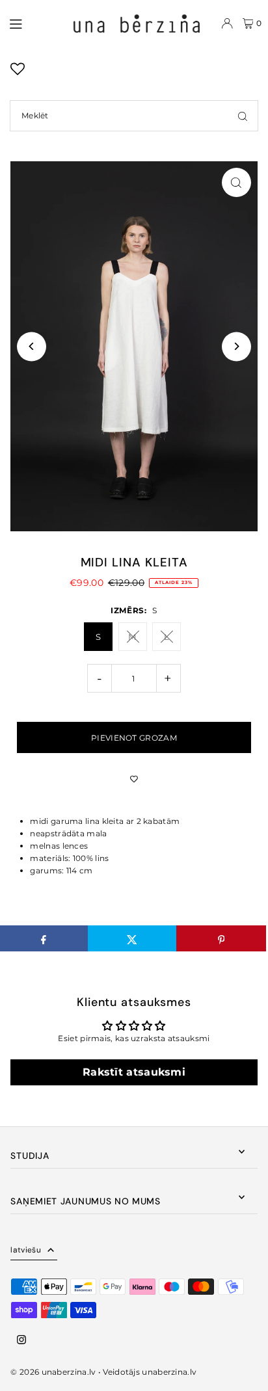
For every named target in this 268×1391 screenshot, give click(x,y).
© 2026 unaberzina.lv (53, 1372)
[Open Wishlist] (17, 73)
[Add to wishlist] (133, 779)
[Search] (242, 115)
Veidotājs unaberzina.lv (149, 1372)
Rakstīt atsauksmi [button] (134, 1072)
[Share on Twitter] (132, 938)
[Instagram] (21, 1340)
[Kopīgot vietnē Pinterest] (220, 938)
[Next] (236, 346)
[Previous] (31, 346)
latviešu (25, 1250)
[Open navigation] (33, 22)
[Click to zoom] (236, 182)
